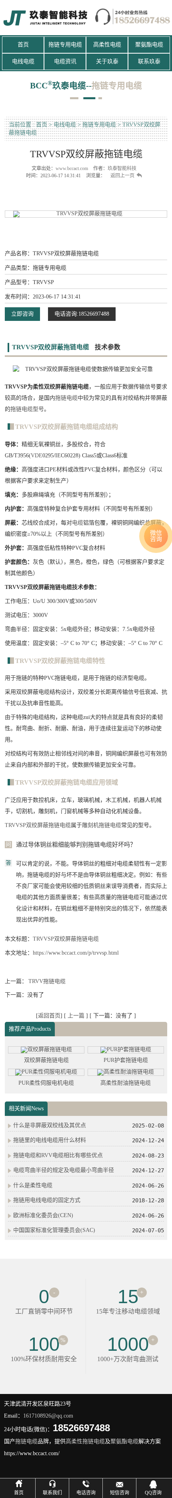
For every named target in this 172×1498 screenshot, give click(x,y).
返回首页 (49, 1016)
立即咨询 (22, 314)
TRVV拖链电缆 (47, 981)
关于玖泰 (107, 61)
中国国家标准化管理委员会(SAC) (54, 1230)
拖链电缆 (66, 398)
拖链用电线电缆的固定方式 (46, 1200)
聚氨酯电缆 (149, 45)
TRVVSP (15, 825)
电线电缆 (23, 61)
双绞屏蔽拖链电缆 (48, 825)
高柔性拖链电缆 (85, 1441)
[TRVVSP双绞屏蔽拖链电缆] (86, 214)
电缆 (77, 523)
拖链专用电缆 (65, 45)
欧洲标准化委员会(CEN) (43, 1215)
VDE (36, 456)
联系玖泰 (149, 61)
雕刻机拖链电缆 (101, 825)
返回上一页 (122, 175)
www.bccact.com (72, 168)
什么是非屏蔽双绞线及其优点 (49, 1125)
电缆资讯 (65, 61)
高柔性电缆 (107, 45)
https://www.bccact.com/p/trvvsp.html (76, 953)
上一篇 (77, 1016)
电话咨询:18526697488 (81, 314)
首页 (23, 45)
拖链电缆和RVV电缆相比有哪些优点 (58, 1155)
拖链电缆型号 (27, 409)
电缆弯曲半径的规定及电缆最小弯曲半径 (63, 1170)
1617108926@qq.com (48, 1416)
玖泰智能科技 (122, 168)
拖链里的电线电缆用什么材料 (49, 1140)
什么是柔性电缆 (32, 1185)
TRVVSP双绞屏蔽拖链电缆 (66, 939)
